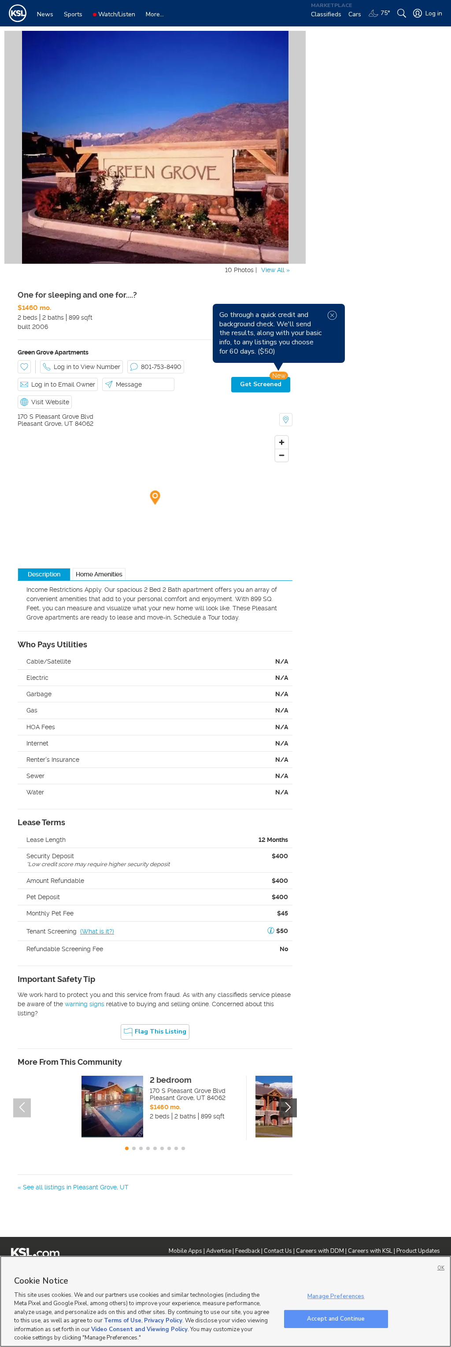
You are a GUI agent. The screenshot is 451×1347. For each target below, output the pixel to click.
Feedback (247, 1251)
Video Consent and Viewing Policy (139, 1329)
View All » (275, 269)
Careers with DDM (320, 1251)
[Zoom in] (281, 442)
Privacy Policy (163, 1321)
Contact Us (278, 1251)
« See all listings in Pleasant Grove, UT (73, 1187)
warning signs (84, 1003)
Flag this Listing (160, 1031)
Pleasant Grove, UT (45, 423)
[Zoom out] (281, 455)
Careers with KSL (370, 1251)
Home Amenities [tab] (99, 574)
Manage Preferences (335, 1296)
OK (440, 1268)
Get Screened (260, 384)
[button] (270, 931)
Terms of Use (122, 1321)
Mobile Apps (185, 1251)
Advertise (218, 1251)
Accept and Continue (336, 1318)
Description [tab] (44, 574)
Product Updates (418, 1251)
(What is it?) (97, 931)
